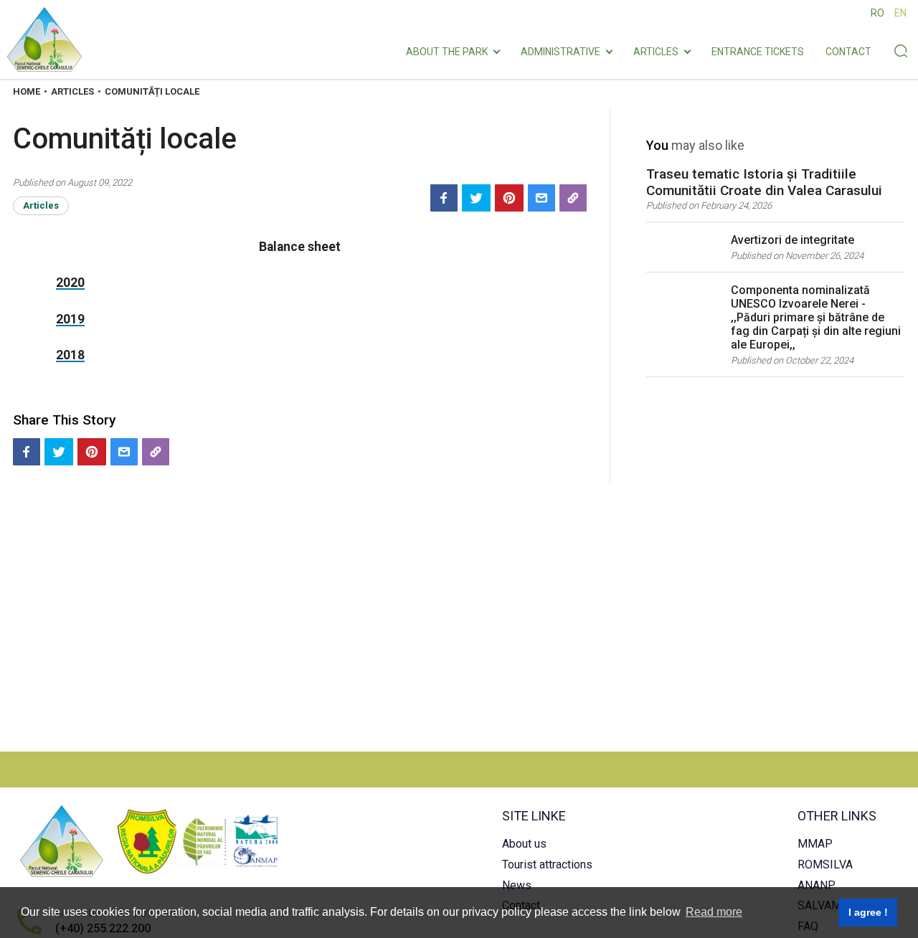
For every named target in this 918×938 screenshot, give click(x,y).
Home (26, 91)
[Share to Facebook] (444, 198)
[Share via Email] (541, 198)
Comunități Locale (152, 91)
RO (877, 13)
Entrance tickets (757, 52)
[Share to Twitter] (476, 198)
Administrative (560, 52)
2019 (70, 319)
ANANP (817, 885)
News (516, 885)
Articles (655, 52)
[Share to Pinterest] (509, 198)
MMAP (815, 844)
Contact (848, 52)
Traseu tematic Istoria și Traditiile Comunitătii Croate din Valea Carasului (764, 182)
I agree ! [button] (868, 912)
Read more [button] (714, 912)
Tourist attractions (547, 864)
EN (900, 13)
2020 (70, 282)
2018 (70, 355)
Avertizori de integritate (792, 240)
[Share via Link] (573, 198)
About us (524, 844)
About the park (447, 52)
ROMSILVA (825, 864)
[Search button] (900, 52)
